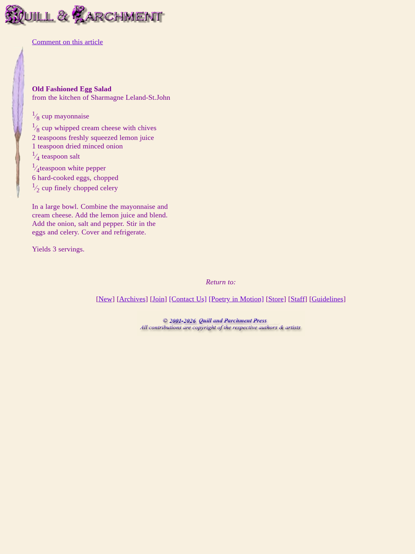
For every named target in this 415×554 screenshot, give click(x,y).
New (105, 299)
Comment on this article (67, 42)
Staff (298, 299)
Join (158, 299)
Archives (132, 299)
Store (276, 299)
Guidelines (327, 299)
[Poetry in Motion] (236, 299)
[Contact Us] (188, 299)
